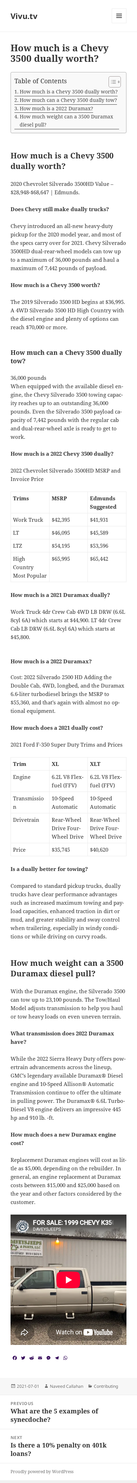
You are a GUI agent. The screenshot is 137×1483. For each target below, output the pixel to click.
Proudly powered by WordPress (42, 1472)
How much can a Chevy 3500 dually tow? (68, 100)
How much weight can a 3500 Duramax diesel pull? (66, 120)
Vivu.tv (24, 16)
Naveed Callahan (66, 1386)
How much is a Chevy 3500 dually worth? (69, 91)
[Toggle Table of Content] (111, 82)
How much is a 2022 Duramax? (56, 108)
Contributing (106, 1386)
